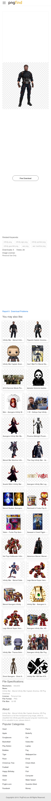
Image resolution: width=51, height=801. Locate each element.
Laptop (28, 746)
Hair (27, 767)
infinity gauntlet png (11, 246)
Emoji (28, 758)
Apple (4, 733)
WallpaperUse (31, 754)
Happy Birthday (8, 771)
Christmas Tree (8, 763)
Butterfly (29, 733)
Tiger (4, 754)
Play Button (6, 746)
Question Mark (31, 784)
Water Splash (31, 780)
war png (25, 246)
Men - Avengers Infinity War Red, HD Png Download (22, 412)
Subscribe (29, 741)
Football (5, 767)
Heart (4, 729)
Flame (28, 729)
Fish (27, 771)
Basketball (6, 741)
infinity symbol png (39, 242)
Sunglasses (7, 737)
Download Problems (19, 311)
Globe (4, 775)
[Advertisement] (25, 37)
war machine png (39, 246)
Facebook (6, 788)
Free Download (25, 178)
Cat (27, 737)
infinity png (8, 242)
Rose (4, 758)
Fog (27, 750)
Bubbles (5, 750)
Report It (5, 311)
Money (28, 788)
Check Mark (30, 763)
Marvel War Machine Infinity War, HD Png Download (22, 460)
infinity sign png (22, 242)
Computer (29, 775)
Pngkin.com (7, 784)
